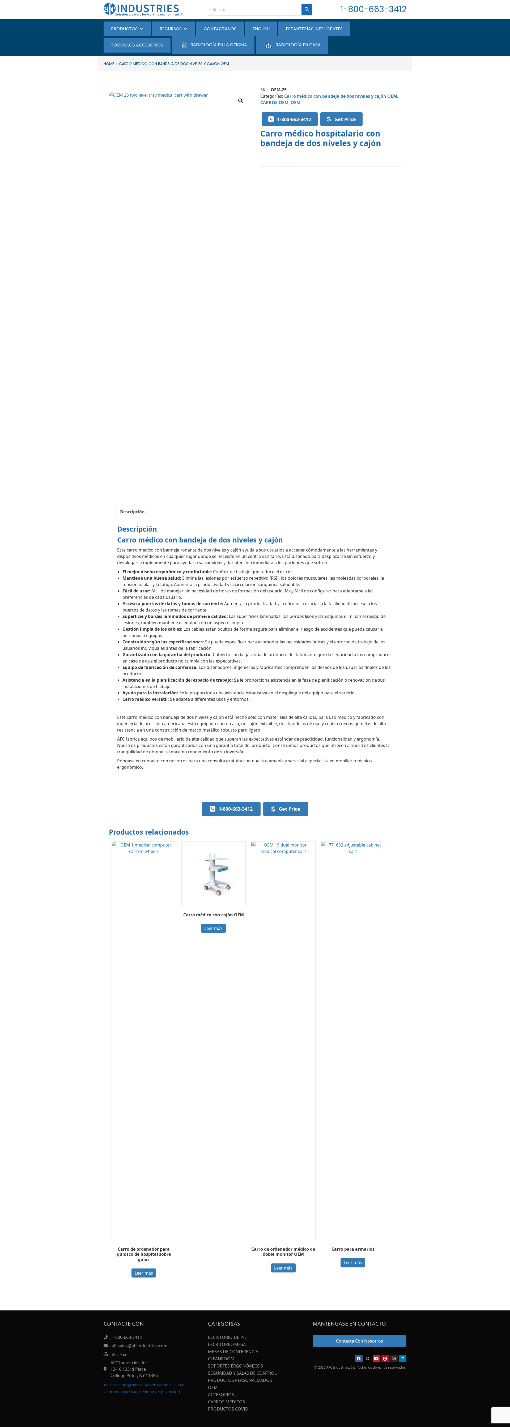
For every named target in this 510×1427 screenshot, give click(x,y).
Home (109, 63)
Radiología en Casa (298, 45)
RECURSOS (171, 29)
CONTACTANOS (220, 29)
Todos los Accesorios (137, 45)
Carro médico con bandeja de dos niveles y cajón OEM (340, 96)
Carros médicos (226, 1402)
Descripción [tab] (132, 512)
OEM (295, 102)
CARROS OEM (274, 102)
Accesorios (221, 1395)
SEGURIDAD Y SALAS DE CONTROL (242, 1373)
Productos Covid (228, 1409)
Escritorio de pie (227, 1337)
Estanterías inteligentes (314, 29)
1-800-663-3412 (373, 9)
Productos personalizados (240, 1380)
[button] (240, 101)
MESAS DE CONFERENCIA (233, 1352)
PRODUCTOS (124, 29)
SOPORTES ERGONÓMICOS (235, 1366)
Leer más (144, 1273)
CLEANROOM (221, 1359)
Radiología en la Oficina (218, 45)
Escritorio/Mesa (227, 1344)
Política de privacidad (161, 1391)
